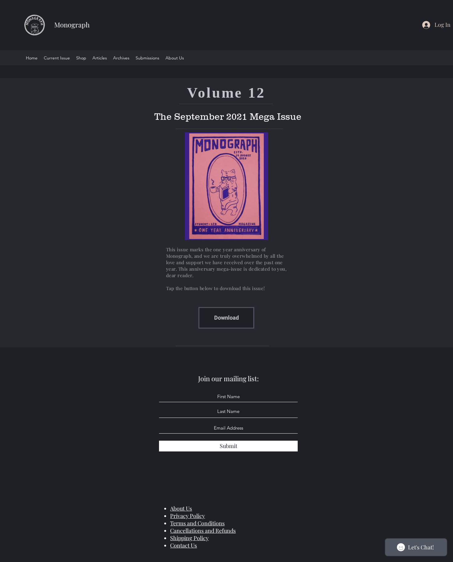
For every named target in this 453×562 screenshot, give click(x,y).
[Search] (371, 34)
